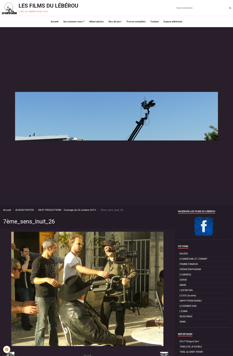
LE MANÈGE (185, 274)
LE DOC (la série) (188, 295)
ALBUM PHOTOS (24, 210)
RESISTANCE (186, 316)
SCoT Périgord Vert (189, 341)
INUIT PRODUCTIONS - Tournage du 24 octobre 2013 (67, 210)
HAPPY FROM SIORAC (191, 300)
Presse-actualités (136, 21)
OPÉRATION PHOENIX (190, 269)
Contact (154, 21)
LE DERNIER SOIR (188, 306)
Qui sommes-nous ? (73, 21)
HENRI (183, 321)
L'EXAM (183, 311)
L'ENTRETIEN (186, 290)
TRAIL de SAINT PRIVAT (191, 352)
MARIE (183, 285)
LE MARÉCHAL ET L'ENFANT (193, 259)
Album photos (96, 21)
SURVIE (183, 280)
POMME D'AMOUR (189, 264)
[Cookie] (6, 349)
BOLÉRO (184, 253)
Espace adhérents (173, 21)
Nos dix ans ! (115, 21)
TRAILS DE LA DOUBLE (191, 346)
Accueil (54, 21)
